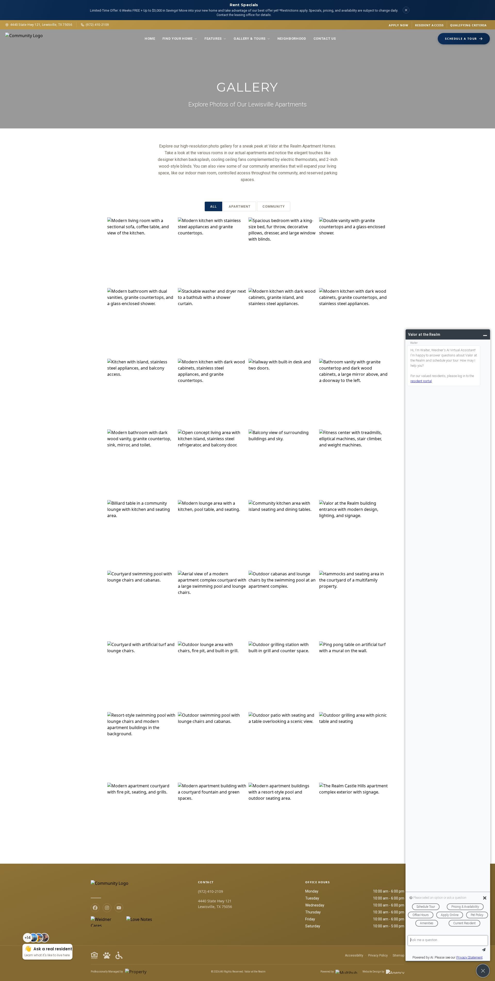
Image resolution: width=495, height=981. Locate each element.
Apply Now (399, 25)
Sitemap (398, 955)
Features (213, 38)
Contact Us (325, 38)
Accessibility (354, 955)
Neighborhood (291, 38)
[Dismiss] (406, 10)
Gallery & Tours (250, 38)
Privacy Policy (378, 955)
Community (273, 206)
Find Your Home (177, 38)
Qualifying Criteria (468, 25)
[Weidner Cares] (106, 921)
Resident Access (429, 25)
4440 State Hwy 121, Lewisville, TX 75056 (41, 24)
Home (150, 38)
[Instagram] (107, 907)
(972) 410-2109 (97, 24)
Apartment (240, 206)
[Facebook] (95, 907)
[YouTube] (118, 907)
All (213, 206)
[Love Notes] (139, 921)
